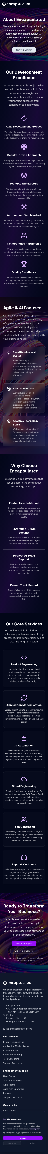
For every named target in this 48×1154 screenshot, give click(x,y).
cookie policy (35, 1129)
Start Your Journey (24, 50)
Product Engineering (13, 1042)
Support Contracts (12, 1063)
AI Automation (10, 1050)
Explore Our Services (24, 951)
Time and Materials (13, 1080)
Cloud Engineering (12, 1054)
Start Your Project (24, 943)
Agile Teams (9, 1084)
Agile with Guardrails (13, 1088)
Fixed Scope (9, 1076)
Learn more (12, 1143)
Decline (32, 1143)
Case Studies (9, 1110)
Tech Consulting (11, 1058)
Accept (22, 1138)
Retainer (7, 1093)
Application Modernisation (16, 1046)
